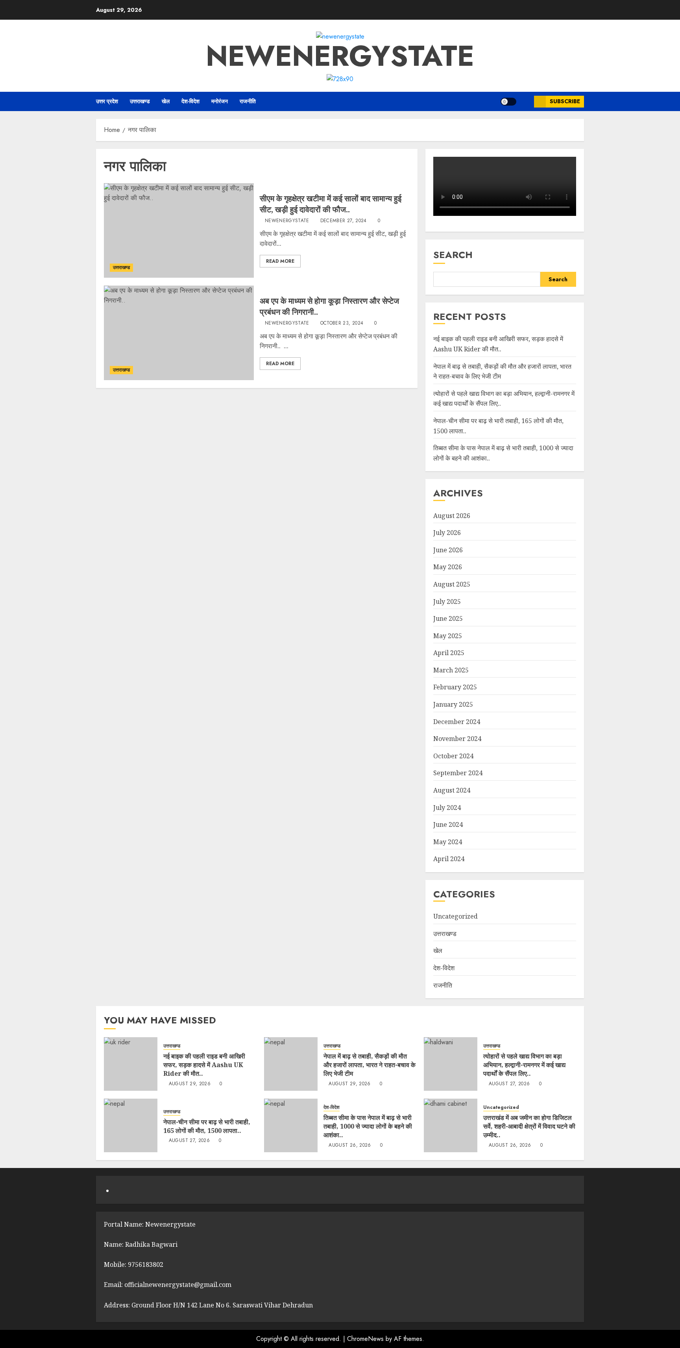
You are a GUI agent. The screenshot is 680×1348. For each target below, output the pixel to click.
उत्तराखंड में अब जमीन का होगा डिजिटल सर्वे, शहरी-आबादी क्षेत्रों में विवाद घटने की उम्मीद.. (529, 1126)
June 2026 (448, 550)
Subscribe (565, 101)
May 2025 (447, 635)
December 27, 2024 (343, 221)
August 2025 (451, 584)
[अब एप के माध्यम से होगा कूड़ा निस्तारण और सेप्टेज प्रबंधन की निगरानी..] (179, 333)
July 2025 (447, 601)
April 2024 (448, 858)
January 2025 (453, 704)
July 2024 (447, 807)
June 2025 (448, 618)
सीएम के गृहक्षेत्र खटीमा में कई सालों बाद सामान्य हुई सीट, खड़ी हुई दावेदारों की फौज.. (330, 204)
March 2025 (451, 670)
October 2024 (453, 756)
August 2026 (451, 515)
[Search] (525, 101)
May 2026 (447, 567)
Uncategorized (455, 916)
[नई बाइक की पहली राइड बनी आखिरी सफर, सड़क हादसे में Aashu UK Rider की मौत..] (130, 1064)
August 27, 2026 (509, 1084)
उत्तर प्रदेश (107, 101)
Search (453, 255)
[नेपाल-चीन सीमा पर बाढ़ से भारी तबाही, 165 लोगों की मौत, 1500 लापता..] (130, 1125)
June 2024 (448, 824)
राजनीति (248, 101)
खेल (166, 101)
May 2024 (447, 841)
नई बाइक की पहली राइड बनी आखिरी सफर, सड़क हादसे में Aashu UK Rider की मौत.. (204, 1065)
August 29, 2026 (190, 1084)
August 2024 (451, 790)
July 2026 (447, 532)
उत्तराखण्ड (140, 101)
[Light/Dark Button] (508, 102)
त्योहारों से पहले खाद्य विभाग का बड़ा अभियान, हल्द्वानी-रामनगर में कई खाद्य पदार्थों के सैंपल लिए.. (524, 1065)
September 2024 (457, 773)
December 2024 (456, 721)
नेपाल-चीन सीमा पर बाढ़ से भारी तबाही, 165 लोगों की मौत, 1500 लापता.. (206, 1126)
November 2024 (457, 738)
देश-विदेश (190, 101)
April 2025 (448, 652)
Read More (280, 261)
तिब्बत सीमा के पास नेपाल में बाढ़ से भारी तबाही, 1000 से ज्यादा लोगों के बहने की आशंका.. (367, 1126)
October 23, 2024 (342, 323)
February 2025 (455, 687)
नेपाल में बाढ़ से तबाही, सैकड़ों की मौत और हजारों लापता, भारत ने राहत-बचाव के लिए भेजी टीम (369, 1065)
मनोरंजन (219, 101)
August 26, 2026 (350, 1145)
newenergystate (340, 55)
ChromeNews (365, 1338)
